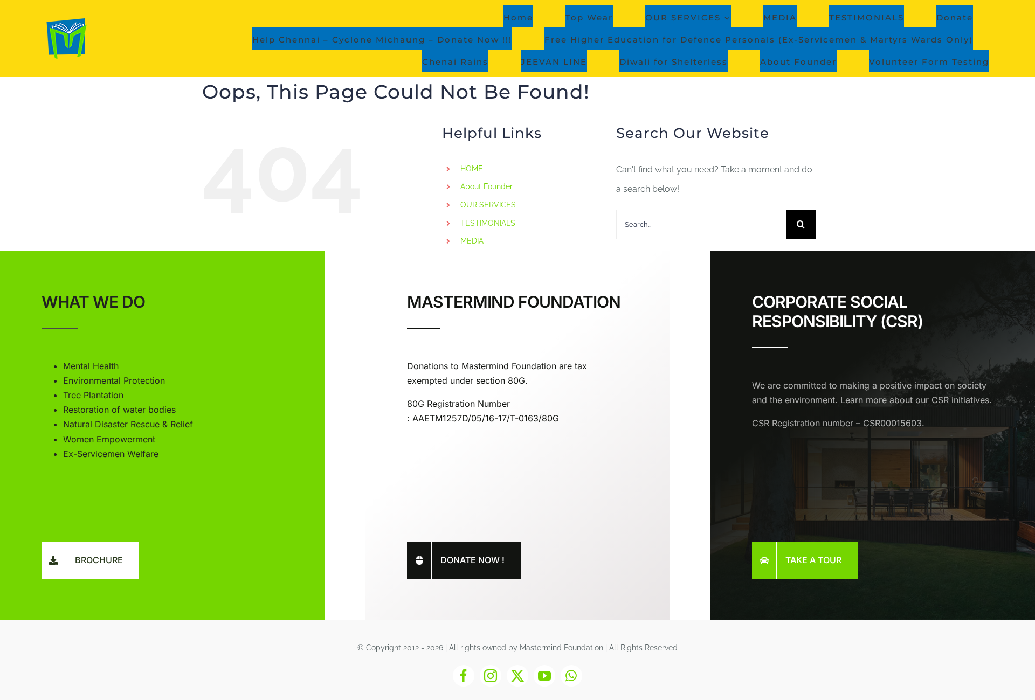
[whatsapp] (571, 676)
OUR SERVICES (488, 204)
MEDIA (472, 241)
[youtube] (544, 676)
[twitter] (517, 676)
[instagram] (490, 676)
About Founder (486, 186)
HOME (471, 168)
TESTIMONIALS (487, 223)
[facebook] (463, 676)
